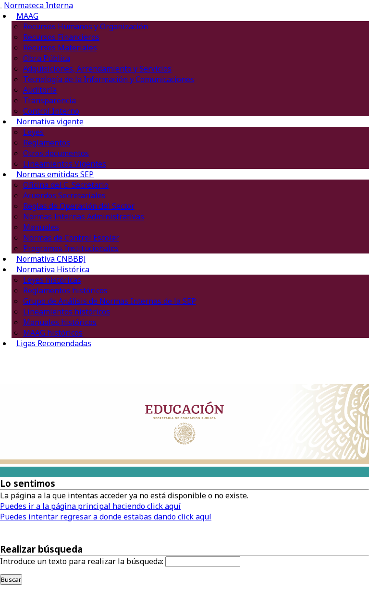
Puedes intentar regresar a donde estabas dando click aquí (105, 516)
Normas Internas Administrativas (83, 216)
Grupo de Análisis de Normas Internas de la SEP (109, 301)
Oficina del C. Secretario (66, 185)
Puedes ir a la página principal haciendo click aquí (90, 506)
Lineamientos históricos (66, 311)
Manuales (41, 227)
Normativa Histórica (52, 269)
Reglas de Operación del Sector (79, 206)
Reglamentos (46, 142)
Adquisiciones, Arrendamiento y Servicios (97, 68)
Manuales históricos (60, 322)
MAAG (27, 16)
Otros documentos (56, 153)
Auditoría (40, 89)
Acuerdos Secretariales (64, 195)
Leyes (33, 132)
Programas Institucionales (71, 248)
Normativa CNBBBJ (51, 258)
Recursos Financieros (61, 37)
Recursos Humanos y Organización (85, 26)
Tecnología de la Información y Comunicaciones (108, 79)
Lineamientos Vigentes (64, 163)
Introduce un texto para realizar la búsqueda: (81, 561)
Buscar (11, 579)
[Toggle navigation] (1, 8)
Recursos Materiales (60, 47)
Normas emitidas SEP (55, 174)
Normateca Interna (38, 5)
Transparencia (49, 100)
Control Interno (51, 111)
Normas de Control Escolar (71, 237)
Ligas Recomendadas (53, 343)
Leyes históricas (52, 280)
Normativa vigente (50, 121)
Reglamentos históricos (65, 290)
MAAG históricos (53, 332)
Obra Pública (46, 58)
